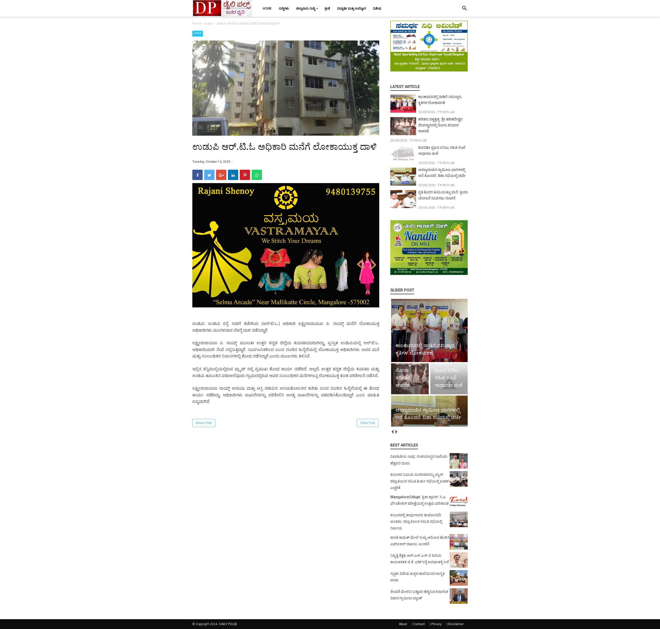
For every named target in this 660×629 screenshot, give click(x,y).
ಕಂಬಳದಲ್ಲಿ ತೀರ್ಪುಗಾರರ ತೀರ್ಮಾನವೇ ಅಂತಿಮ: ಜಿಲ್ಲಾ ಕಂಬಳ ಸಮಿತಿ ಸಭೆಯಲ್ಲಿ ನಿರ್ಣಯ (416, 521)
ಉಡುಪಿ (197, 32)
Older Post (367, 423)
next (396, 431)
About (403, 624)
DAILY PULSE (228, 624)
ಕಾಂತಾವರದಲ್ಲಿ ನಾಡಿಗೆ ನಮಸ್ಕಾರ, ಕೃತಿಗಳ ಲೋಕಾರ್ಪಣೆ (440, 100)
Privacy (436, 624)
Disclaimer (456, 624)
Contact (419, 624)
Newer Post (204, 423)
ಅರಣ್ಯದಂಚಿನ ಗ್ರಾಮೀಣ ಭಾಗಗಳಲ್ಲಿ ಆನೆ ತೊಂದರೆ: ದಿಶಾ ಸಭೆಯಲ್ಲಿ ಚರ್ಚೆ (442, 173)
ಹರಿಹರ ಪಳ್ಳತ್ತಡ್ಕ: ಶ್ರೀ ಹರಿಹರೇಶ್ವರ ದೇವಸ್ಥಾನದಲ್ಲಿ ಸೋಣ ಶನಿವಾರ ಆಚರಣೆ (440, 125)
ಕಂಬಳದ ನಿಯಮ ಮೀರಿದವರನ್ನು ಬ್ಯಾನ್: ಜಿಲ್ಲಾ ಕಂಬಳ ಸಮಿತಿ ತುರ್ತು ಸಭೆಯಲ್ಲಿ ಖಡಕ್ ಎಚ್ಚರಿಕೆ (419, 481)
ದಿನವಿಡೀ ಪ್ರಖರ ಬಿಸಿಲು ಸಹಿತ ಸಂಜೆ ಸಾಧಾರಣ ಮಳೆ (441, 150)
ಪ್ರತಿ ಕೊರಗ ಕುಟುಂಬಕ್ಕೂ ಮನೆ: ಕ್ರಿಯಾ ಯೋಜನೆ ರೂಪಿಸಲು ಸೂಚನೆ (443, 195)
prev (392, 431)
